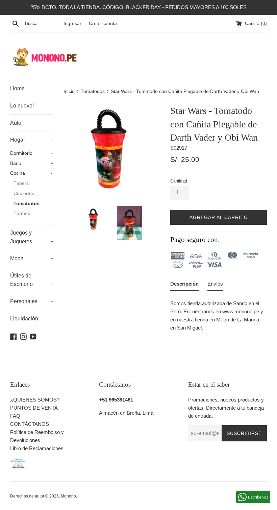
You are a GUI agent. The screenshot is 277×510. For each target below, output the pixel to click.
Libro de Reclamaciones (37, 448)
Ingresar (72, 23)
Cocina (31, 173)
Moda (31, 258)
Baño (31, 163)
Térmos (22, 213)
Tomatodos (27, 203)
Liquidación (24, 318)
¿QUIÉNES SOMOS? (34, 400)
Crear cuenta (103, 23)
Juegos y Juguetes (31, 237)
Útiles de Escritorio (31, 280)
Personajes (31, 301)
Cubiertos (24, 193)
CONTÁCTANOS (29, 424)
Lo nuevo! (22, 105)
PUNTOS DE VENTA (34, 408)
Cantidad (178, 181)
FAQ (15, 416)
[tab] (184, 285)
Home (17, 88)
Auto (31, 123)
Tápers (21, 183)
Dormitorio (31, 153)
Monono (68, 496)
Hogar (31, 140)
